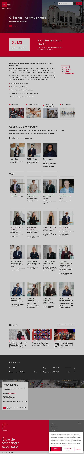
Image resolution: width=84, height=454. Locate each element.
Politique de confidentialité (66, 445)
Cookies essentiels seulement (68, 449)
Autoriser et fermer (55, 449)
